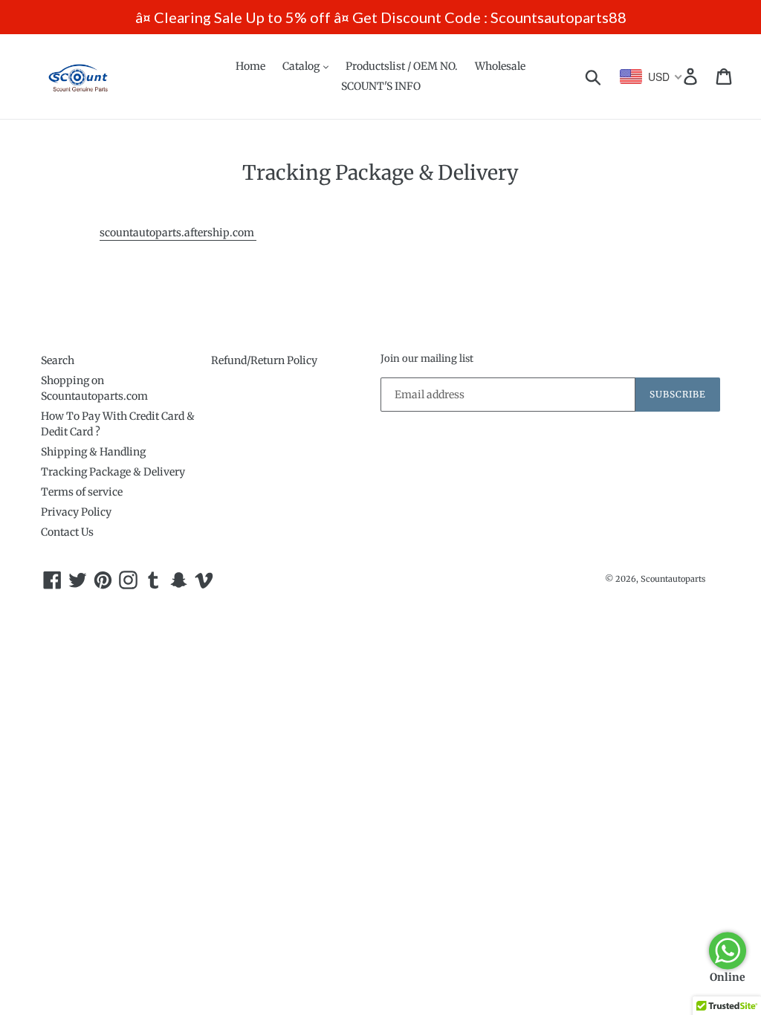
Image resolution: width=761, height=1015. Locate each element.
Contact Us (67, 532)
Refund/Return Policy (264, 360)
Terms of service (82, 492)
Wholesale (500, 66)
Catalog (302, 66)
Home (250, 66)
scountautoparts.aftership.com (178, 232)
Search (57, 360)
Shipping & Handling (93, 451)
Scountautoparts (673, 579)
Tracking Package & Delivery (113, 472)
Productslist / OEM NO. (402, 66)
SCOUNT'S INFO (381, 86)
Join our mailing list (426, 359)
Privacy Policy (76, 512)
